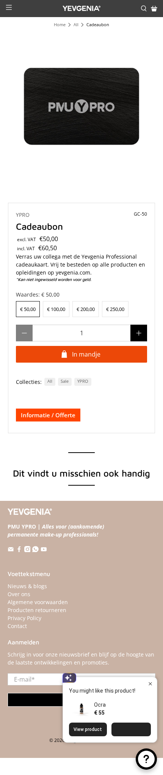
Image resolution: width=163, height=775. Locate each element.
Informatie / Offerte (48, 415)
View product (88, 729)
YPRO (23, 214)
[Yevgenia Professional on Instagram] (27, 550)
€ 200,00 (86, 309)
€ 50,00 (28, 309)
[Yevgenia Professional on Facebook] (19, 550)
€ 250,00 (115, 309)
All (76, 25)
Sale (65, 381)
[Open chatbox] (146, 759)
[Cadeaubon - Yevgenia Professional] (81, 106)
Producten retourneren (37, 610)
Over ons (19, 594)
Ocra (100, 705)
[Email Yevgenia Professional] (11, 550)
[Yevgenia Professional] (81, 8)
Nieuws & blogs (27, 586)
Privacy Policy (24, 618)
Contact (17, 626)
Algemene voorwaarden (38, 602)
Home (60, 25)
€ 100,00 (56, 309)
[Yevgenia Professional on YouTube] (44, 550)
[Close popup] (150, 683)
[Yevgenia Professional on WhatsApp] (35, 550)
